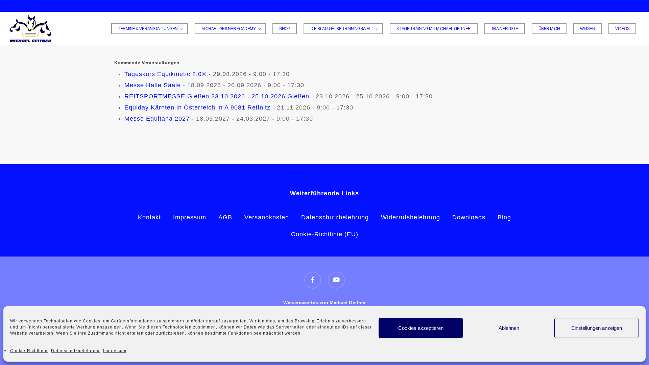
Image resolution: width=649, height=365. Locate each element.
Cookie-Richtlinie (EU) (324, 234)
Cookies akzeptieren (420, 328)
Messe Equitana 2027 (157, 118)
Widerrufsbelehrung (410, 217)
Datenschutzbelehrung (75, 350)
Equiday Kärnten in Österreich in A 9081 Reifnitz (197, 107)
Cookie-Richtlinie (29, 350)
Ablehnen (509, 328)
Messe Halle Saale (152, 85)
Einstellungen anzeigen (596, 328)
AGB (225, 217)
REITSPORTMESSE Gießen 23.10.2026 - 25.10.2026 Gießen (216, 96)
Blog (504, 217)
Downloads (468, 217)
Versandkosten (266, 217)
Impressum (114, 350)
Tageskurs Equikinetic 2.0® (165, 74)
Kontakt (149, 217)
